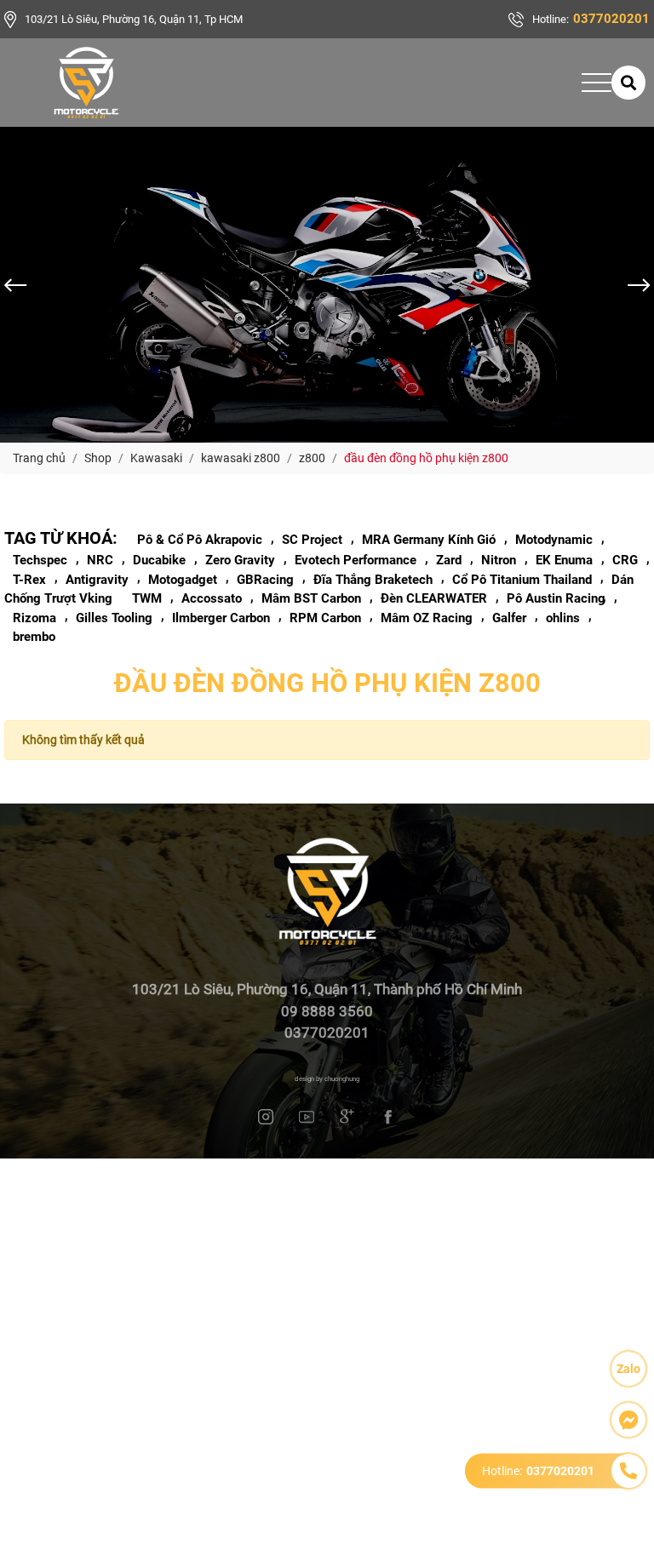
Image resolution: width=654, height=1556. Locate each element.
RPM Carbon (325, 618)
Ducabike (159, 560)
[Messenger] (628, 1420)
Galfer (509, 618)
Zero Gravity (240, 560)
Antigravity (97, 579)
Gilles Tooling (114, 618)
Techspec (40, 560)
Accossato (211, 598)
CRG (625, 560)
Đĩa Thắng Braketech (373, 579)
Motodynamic (554, 539)
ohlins (563, 618)
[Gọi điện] (628, 1471)
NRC (100, 560)
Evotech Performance (355, 560)
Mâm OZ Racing (427, 618)
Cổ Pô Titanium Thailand (522, 579)
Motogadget (182, 579)
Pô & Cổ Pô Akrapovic (199, 539)
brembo (34, 636)
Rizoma (34, 618)
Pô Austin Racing (556, 598)
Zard (449, 560)
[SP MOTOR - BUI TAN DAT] (86, 82)
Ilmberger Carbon (221, 618)
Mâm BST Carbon (311, 598)
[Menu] (596, 83)
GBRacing (265, 579)
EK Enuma (564, 560)
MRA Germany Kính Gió (429, 539)
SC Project (312, 539)
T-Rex (29, 579)
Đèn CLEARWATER (434, 598)
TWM (147, 598)
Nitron (498, 560)
